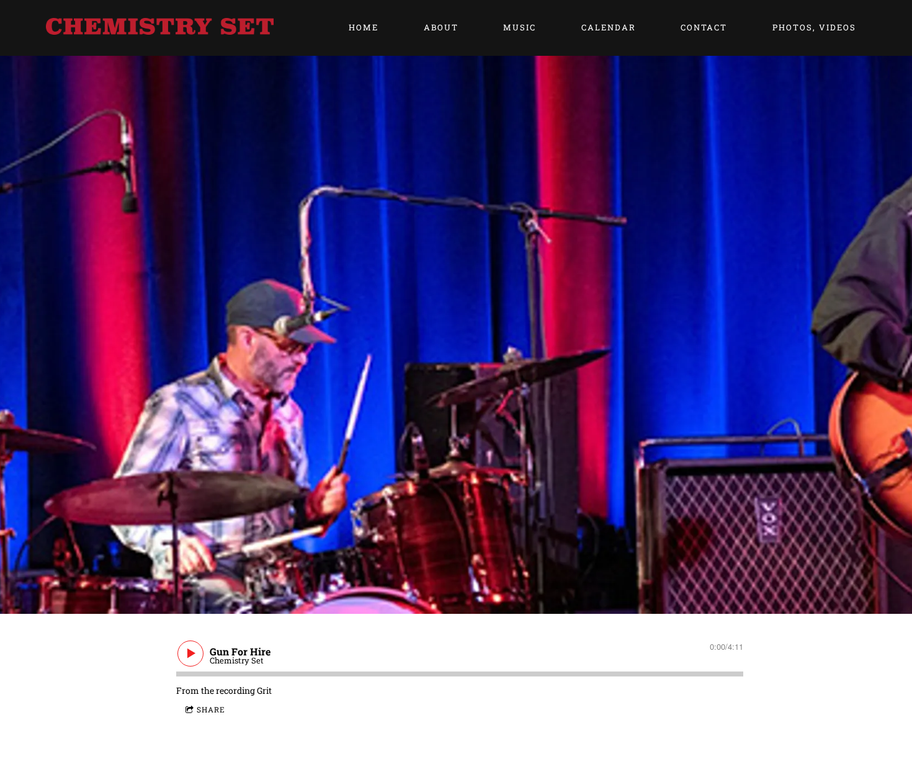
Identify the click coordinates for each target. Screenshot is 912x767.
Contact (704, 27)
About (441, 27)
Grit (264, 690)
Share (211, 709)
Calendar (608, 27)
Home (363, 27)
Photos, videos (814, 27)
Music (519, 27)
